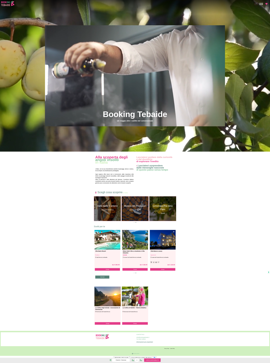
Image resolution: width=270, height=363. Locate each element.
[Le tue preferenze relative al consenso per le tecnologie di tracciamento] (268, 272)
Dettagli (107, 269)
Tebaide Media (136, 353)
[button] (134, 222)
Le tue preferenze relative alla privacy (141, 357)
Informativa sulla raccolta (121, 357)
